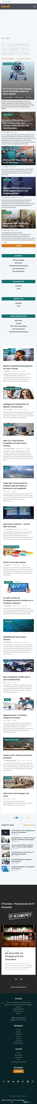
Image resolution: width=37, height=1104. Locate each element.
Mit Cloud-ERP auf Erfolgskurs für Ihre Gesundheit (14, 956)
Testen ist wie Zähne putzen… (15, 562)
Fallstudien (18, 1034)
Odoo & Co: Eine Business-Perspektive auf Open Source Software (15, 443)
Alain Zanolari (9, 529)
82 (19, 817)
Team (18, 1053)
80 (13, 817)
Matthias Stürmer (10, 448)
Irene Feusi (8, 371)
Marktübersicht (18, 1043)
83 (22, 817)
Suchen (19, 246)
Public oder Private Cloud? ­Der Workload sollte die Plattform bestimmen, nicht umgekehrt (15, 485)
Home (2, 38)
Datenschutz (18, 1055)
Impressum (18, 1057)
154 (27, 817)
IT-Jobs (18, 1038)
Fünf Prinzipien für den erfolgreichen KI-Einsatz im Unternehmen (23, 831)
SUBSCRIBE (18, 1071)
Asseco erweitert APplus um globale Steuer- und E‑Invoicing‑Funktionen (22, 846)
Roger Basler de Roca (10, 760)
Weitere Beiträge (29, 825)
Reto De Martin (9, 409)
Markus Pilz (8, 565)
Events (18, 1036)
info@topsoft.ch (20, 1018)
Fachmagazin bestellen (18, 1062)
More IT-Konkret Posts (18, 987)
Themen (8, 38)
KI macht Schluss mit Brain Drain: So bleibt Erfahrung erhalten (22, 853)
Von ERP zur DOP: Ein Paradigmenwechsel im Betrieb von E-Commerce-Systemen (18, 600)
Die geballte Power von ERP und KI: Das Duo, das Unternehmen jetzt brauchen (23, 838)
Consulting (18, 1041)
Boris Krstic (8, 606)
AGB (18, 1059)
